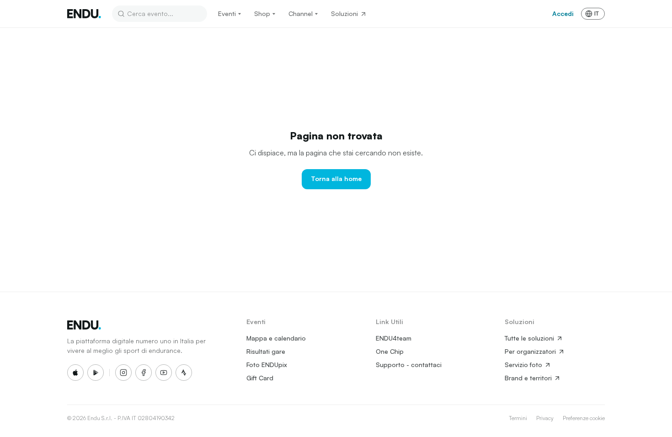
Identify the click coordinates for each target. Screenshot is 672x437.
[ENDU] (84, 13)
